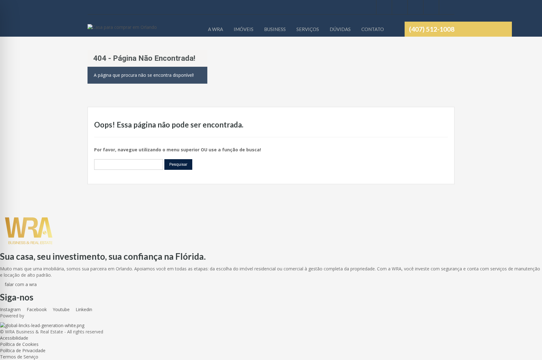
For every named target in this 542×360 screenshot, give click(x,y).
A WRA (215, 29)
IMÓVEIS (243, 29)
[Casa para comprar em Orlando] (122, 30)
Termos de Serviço (19, 357)
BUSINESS (275, 29)
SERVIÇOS (307, 29)
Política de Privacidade (22, 350)
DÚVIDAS (340, 29)
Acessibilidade (14, 338)
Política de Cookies (19, 344)
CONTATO (372, 29)
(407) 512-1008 (431, 29)
